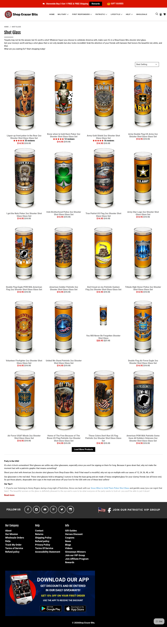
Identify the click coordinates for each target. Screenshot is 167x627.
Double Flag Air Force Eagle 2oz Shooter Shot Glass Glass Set (143, 361)
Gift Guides (71, 530)
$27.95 (107, 340)
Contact (39, 530)
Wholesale (141, 14)
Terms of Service (14, 548)
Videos (68, 548)
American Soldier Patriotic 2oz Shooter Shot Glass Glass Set (63, 288)
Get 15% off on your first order (63, 595)
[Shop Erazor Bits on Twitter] (62, 509)
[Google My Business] (70, 509)
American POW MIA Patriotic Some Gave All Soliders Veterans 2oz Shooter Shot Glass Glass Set (143, 438)
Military (62, 14)
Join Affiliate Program (77, 558)
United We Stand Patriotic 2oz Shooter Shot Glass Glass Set (64, 361)
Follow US (13, 509)
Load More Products (83, 449)
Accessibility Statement (47, 551)
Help (128, 14)
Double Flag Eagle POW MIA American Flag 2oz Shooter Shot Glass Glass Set (24, 288)
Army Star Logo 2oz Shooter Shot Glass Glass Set (143, 213)
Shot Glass (16, 27)
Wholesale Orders (14, 537)
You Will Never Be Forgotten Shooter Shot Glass (103, 336)
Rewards (96, 3)
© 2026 (75, 623)
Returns (39, 534)
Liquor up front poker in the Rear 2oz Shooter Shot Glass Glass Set (24, 136)
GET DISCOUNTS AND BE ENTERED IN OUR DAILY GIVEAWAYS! (63, 588)
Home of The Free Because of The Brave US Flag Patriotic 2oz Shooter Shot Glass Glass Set (63, 438)
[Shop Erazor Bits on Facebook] (28, 509)
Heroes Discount (74, 534)
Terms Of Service (44, 548)
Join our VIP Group (75, 555)
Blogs (68, 544)
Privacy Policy (42, 544)
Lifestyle (115, 14)
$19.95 (27, 143)
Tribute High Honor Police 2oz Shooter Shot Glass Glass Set (143, 288)
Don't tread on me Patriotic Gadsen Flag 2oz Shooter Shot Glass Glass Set (103, 288)
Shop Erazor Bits (86, 623)
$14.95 (20, 143)
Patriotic (100, 14)
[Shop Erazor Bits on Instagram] (36, 509)
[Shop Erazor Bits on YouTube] (45, 509)
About (8, 530)
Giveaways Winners (75, 551)
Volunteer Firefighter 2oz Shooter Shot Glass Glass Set (24, 361)
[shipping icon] (44, 3)
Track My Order (13, 544)
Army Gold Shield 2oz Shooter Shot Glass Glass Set (103, 136)
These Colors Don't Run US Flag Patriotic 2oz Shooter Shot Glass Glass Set (103, 438)
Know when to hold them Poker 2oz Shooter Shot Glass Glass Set (63, 135)
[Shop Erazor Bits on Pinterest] (53, 509)
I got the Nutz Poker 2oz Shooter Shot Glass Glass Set (24, 214)
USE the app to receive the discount (63, 600)
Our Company (12, 525)
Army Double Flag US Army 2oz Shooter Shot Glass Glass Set (143, 135)
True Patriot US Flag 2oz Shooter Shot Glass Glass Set (103, 214)
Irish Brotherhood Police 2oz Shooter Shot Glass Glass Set (63, 213)
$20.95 (100, 340)
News (68, 541)
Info (67, 525)
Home (52, 14)
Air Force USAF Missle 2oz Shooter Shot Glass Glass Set (24, 436)
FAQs (8, 541)
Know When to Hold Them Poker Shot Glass (110, 488)
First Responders (81, 14)
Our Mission (11, 534)
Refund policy (12, 551)
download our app (63, 580)
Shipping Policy (43, 537)
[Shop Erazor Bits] (21, 14)
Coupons (69, 537)
